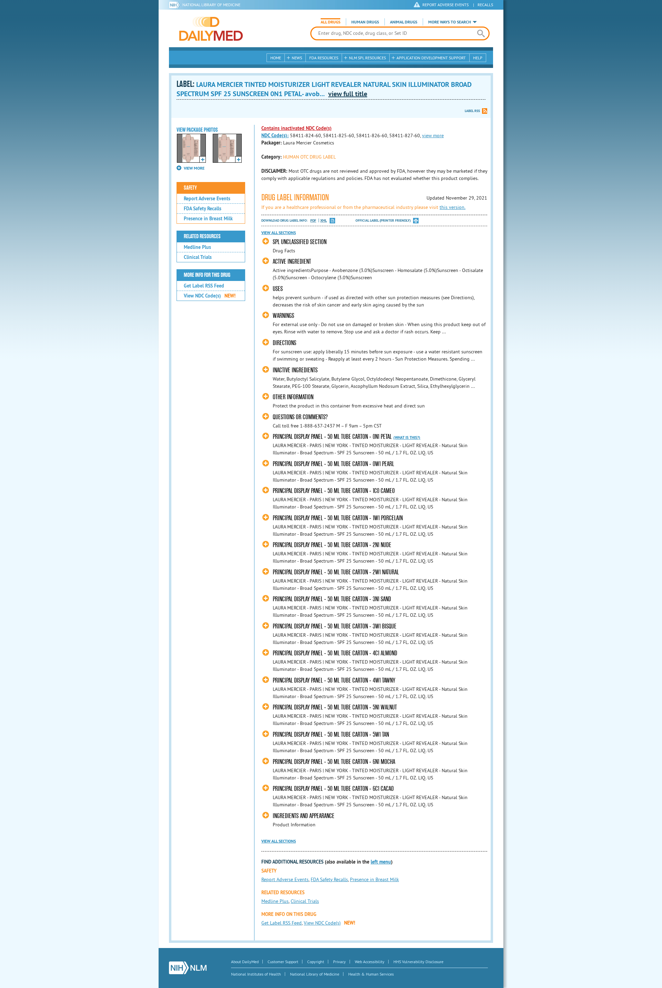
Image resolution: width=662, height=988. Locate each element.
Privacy (339, 961)
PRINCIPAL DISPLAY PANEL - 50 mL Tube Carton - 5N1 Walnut (335, 707)
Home (275, 57)
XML (323, 220)
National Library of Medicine (211, 4)
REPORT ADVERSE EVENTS (445, 4)
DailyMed (211, 29)
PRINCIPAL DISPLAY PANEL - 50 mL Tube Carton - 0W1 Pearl (333, 464)
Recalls (485, 4)
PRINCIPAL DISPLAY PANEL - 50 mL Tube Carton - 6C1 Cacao (333, 789)
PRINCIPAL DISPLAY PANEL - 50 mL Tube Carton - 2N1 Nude (332, 545)
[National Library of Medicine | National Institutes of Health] (188, 967)
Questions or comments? (300, 417)
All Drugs (330, 22)
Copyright (315, 961)
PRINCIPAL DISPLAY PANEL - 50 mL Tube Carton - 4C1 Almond (335, 653)
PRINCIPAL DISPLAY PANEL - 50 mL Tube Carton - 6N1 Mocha (334, 762)
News (297, 57)
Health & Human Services (371, 974)
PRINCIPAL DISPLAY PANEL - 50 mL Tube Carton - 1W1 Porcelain (338, 518)
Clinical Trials (198, 257)
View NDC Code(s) (209, 296)
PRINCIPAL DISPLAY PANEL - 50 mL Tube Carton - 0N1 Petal (332, 437)
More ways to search (449, 22)
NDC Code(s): (275, 135)
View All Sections (278, 232)
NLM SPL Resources (367, 57)
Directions (284, 343)
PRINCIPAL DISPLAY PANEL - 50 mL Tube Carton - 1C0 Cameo (334, 491)
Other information (293, 397)
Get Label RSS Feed (204, 286)
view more (433, 135)
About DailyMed (245, 961)
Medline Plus (197, 247)
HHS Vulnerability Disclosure (418, 961)
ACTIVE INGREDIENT (292, 261)
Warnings (283, 316)
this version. (452, 207)
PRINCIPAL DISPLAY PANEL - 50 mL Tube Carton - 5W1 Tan (331, 734)
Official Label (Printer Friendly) (383, 220)
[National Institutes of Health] (175, 4)
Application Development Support (431, 57)
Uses (278, 289)
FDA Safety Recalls (202, 208)
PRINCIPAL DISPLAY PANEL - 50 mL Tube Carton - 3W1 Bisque (335, 626)
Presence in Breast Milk (208, 218)
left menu (381, 862)
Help (477, 57)
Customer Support (283, 961)
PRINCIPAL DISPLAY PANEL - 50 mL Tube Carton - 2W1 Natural (336, 572)
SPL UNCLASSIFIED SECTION (300, 242)
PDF (313, 220)
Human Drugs (365, 22)
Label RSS (472, 111)
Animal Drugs (403, 22)
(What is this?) (406, 437)
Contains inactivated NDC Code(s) (296, 128)
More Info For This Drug (207, 275)
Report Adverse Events (207, 198)
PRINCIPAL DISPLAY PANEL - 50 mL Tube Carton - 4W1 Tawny (334, 680)
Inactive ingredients (295, 370)
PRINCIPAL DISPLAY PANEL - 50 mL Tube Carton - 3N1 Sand (332, 599)
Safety (190, 187)
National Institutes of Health (256, 974)
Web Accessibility (369, 961)
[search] (481, 33)
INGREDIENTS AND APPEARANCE (303, 816)
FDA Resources (323, 57)
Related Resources (202, 236)
